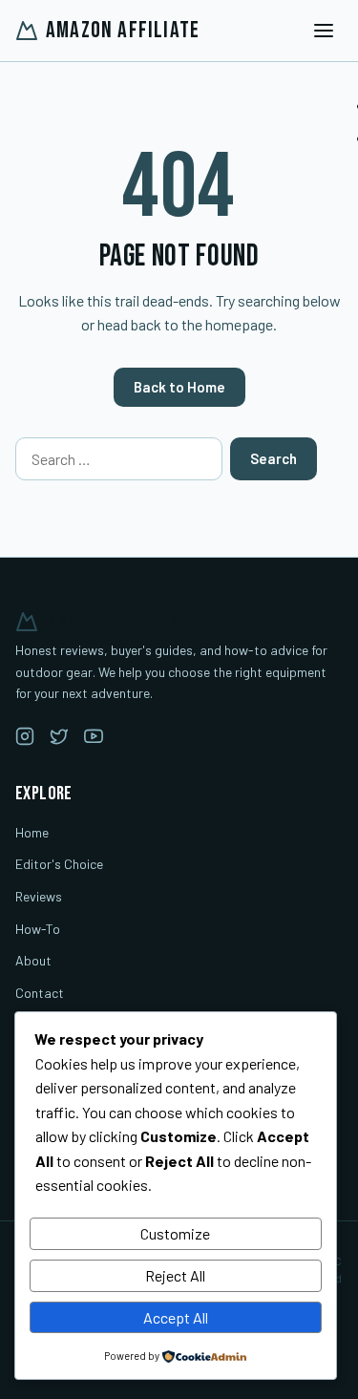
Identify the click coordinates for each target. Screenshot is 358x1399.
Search (273, 458)
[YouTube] (93, 739)
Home (32, 832)
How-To (37, 929)
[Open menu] (324, 30)
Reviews (38, 896)
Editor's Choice (59, 864)
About (33, 960)
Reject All (175, 1275)
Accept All (175, 1317)
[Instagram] (24, 739)
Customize (175, 1233)
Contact (39, 993)
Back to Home (179, 386)
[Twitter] (59, 739)
